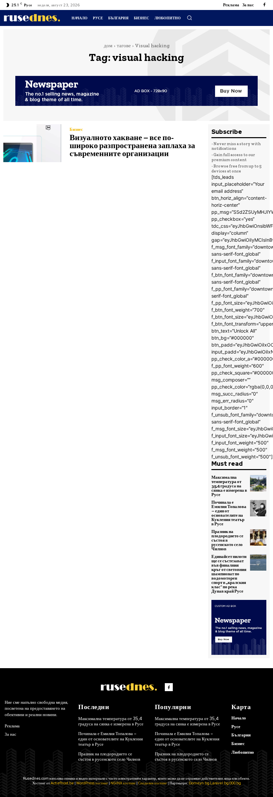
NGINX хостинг (123, 783)
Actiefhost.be (62, 783)
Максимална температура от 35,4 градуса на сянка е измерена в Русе (229, 486)
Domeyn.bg (199, 783)
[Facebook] (264, 5)
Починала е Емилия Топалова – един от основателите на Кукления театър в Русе (228, 513)
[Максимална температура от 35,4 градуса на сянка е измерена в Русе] (258, 483)
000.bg (235, 783)
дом (108, 46)
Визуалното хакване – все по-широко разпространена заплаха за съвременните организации (132, 145)
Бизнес (76, 129)
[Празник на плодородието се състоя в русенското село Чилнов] (258, 537)
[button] (189, 17)
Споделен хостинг (152, 783)
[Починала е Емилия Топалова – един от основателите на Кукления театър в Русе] (258, 508)
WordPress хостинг (92, 783)
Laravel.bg (219, 783)
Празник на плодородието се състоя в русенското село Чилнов (227, 540)
